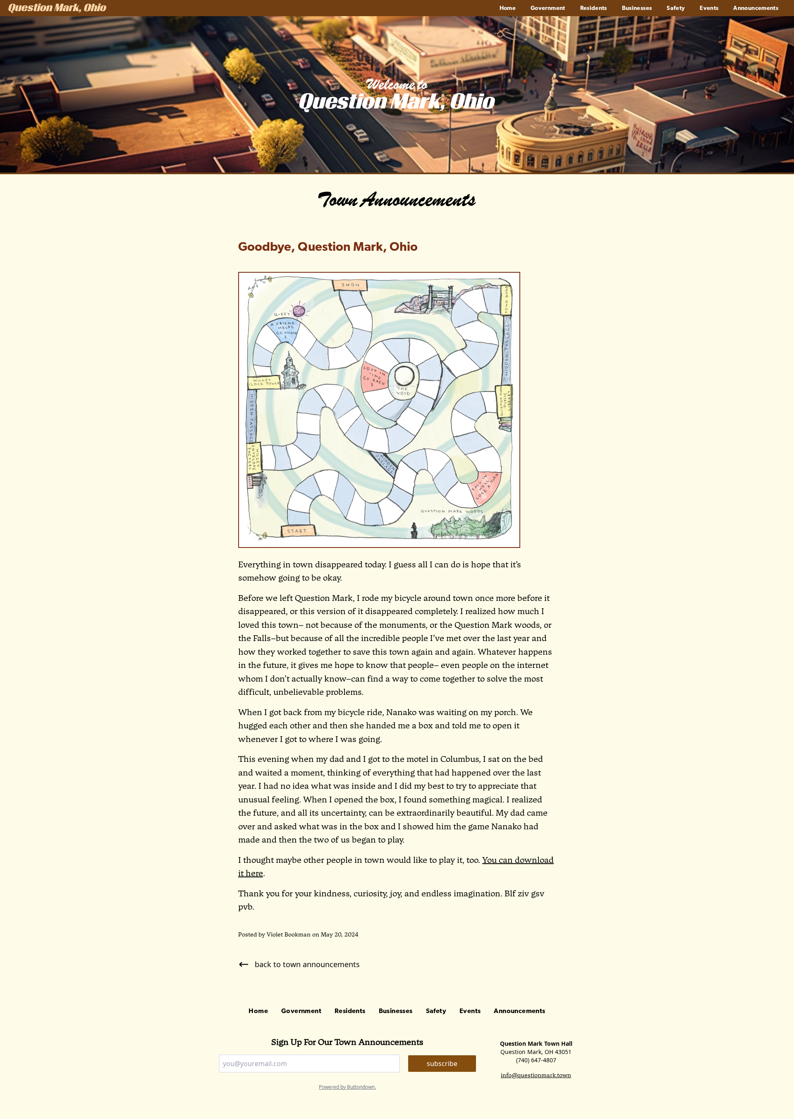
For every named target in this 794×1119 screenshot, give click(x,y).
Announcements (755, 8)
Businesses (637, 8)
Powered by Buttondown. (347, 1086)
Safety (676, 8)
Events (709, 8)
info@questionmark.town (536, 1075)
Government (548, 8)
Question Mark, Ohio (57, 9)
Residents (593, 8)
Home (508, 8)
